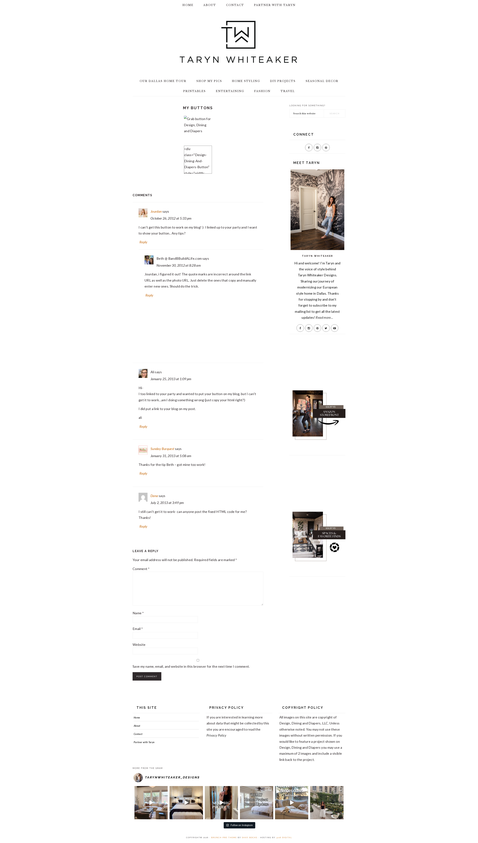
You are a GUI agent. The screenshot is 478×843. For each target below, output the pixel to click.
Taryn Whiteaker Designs (239, 41)
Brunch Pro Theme (224, 837)
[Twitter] (326, 328)
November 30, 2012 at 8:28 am (178, 265)
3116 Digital (284, 837)
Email (138, 629)
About (137, 725)
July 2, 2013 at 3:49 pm (167, 503)
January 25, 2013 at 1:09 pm (170, 379)
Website (139, 644)
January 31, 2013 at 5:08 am (170, 456)
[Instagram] (317, 147)
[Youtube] (334, 328)
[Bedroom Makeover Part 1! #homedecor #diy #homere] (186, 802)
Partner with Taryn (144, 742)
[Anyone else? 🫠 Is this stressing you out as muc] (256, 802)
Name (138, 613)
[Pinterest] (326, 147)
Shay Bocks (249, 837)
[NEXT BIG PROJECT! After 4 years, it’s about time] (221, 802)
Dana (154, 496)
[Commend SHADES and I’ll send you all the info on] (151, 802)
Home (137, 717)
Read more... (324, 317)
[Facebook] (309, 147)
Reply (143, 242)
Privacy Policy (216, 735)
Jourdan (156, 211)
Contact (138, 733)
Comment (141, 569)
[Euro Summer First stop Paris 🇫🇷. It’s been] (326, 802)
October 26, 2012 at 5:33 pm (171, 218)
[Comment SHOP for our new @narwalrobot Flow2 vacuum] (291, 802)
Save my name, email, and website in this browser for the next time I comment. (191, 666)
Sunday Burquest (162, 449)
